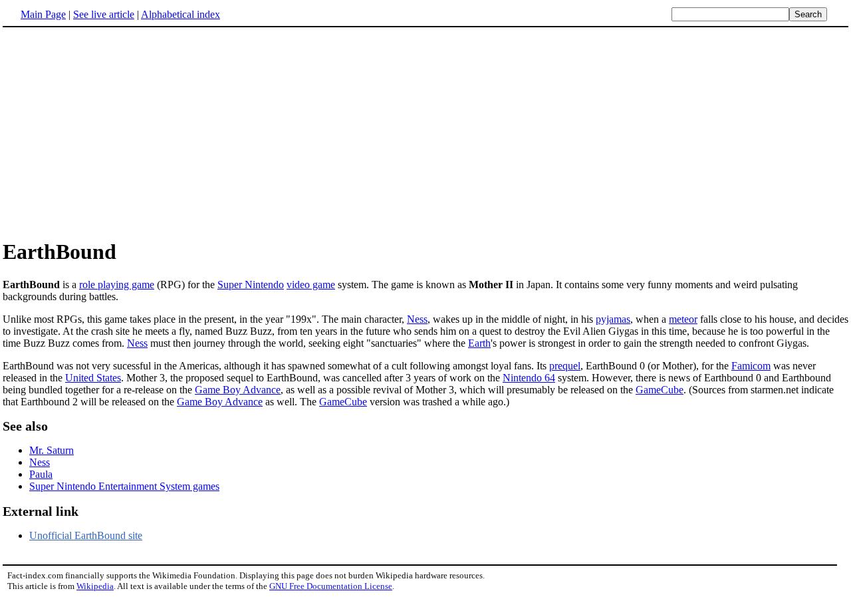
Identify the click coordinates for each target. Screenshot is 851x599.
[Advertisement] (425, 132)
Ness (417, 319)
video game (311, 284)
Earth (479, 343)
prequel (564, 365)
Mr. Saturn (51, 450)
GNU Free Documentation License (330, 586)
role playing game (116, 284)
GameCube (659, 389)
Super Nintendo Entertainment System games (124, 486)
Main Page (43, 14)
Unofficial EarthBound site (85, 535)
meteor (683, 319)
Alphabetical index (180, 14)
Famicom (751, 365)
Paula (41, 474)
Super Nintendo (250, 284)
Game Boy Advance (238, 389)
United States (93, 377)
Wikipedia (95, 586)
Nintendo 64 (529, 377)
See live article (103, 14)
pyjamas (613, 319)
